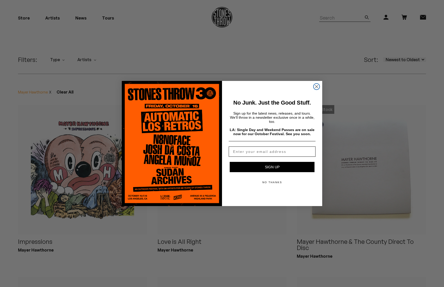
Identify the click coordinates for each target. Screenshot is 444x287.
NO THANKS (272, 182)
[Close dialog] (316, 87)
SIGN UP (272, 167)
